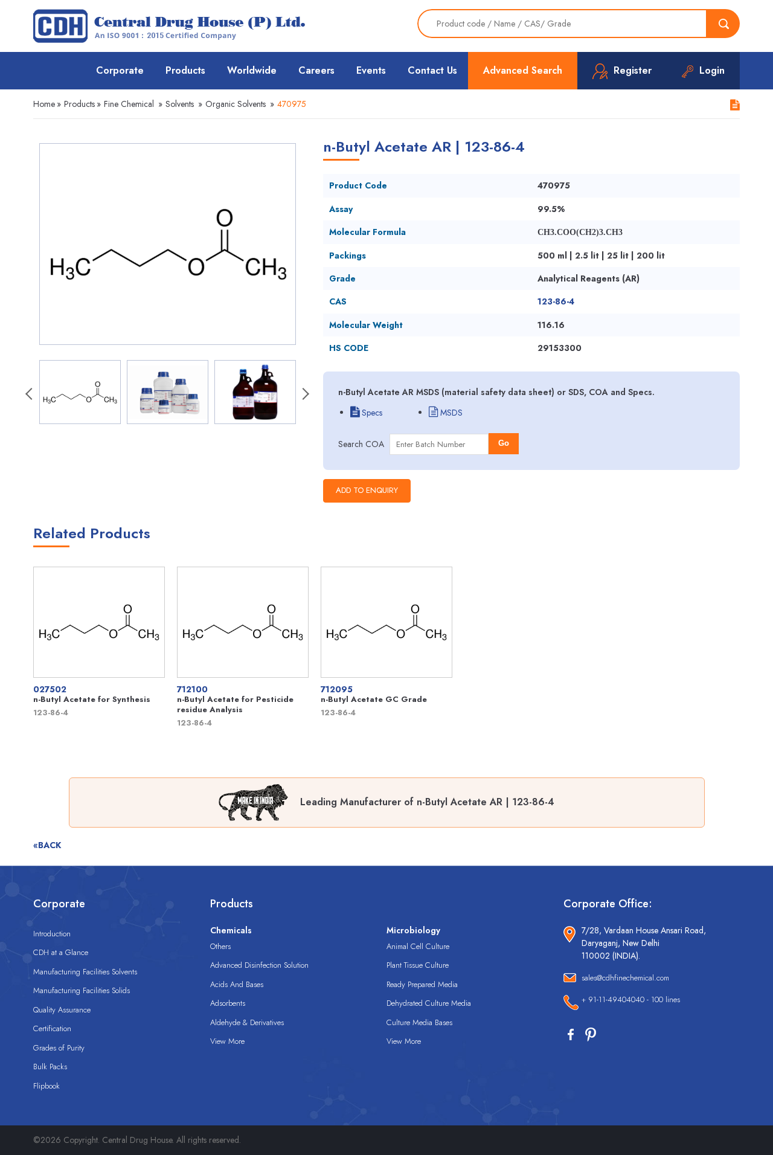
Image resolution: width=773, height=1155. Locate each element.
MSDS (450, 413)
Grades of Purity (59, 1048)
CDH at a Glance (60, 952)
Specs (370, 413)
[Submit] (723, 23)
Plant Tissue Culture (417, 965)
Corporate (120, 70)
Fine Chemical (129, 104)
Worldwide (252, 70)
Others (220, 946)
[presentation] (30, 395)
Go (503, 443)
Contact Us (432, 70)
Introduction (52, 933)
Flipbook (46, 1086)
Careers (316, 70)
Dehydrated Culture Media (428, 1003)
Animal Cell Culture (417, 946)
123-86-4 (555, 301)
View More (227, 1041)
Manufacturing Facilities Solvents (85, 971)
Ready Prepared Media (422, 984)
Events (371, 70)
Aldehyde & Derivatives (247, 1022)
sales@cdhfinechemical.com (625, 977)
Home (44, 104)
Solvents (179, 104)
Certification (52, 1028)
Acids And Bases (236, 984)
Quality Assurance (62, 1009)
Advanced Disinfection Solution (259, 965)
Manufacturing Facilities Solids (81, 990)
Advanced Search (522, 70)
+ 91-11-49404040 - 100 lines (631, 999)
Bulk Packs (50, 1066)
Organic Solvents (235, 104)
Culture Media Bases (419, 1022)
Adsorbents (227, 1003)
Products (185, 70)
